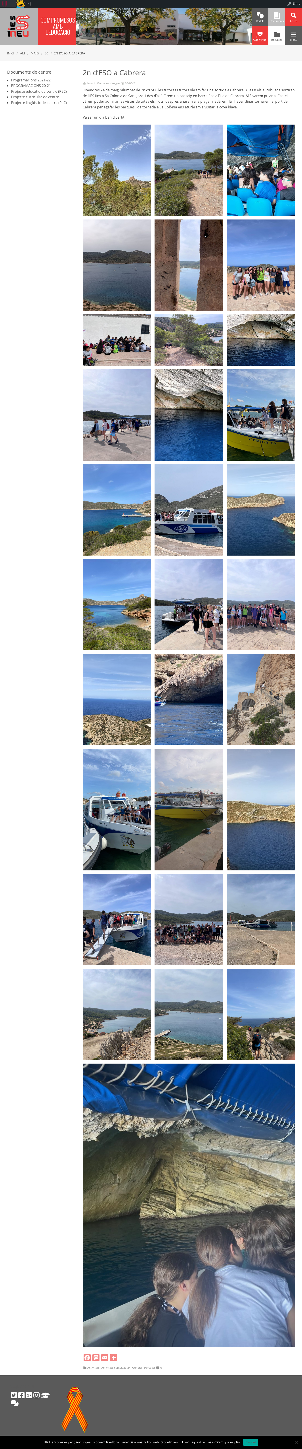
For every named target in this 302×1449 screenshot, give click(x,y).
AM (22, 53)
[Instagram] (36, 1395)
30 (46, 53)
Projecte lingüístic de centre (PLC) (39, 102)
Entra (296, 3)
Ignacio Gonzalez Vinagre (103, 83)
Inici (10, 53)
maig (35, 53)
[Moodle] (45, 1395)
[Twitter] (14, 1395)
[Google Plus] (29, 1395)
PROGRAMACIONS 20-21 (31, 85)
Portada (149, 1368)
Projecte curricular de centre (35, 96)
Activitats (93, 1368)
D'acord (250, 1442)
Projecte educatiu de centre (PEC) (39, 91)
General (137, 1368)
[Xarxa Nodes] (15, 1403)
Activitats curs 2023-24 (115, 1368)
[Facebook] (21, 1395)
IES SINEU (19, 26)
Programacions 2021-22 (31, 80)
